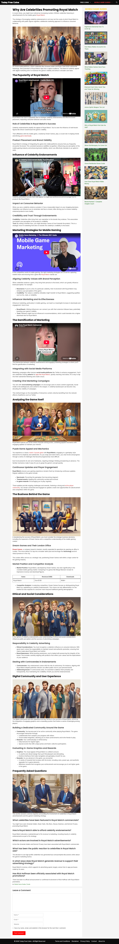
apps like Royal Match (43, 374)
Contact (94, 941)
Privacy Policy (85, 941)
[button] (116, 2)
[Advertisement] (96, 233)
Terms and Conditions (62, 941)
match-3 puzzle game (36, 452)
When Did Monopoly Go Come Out (96, 145)
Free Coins (84, 2)
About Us (102, 941)
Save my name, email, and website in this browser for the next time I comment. (40, 928)
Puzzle (28, 884)
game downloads (25, 136)
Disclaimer (75, 941)
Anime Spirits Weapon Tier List (95, 107)
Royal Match (41, 15)
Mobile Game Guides (102, 2)
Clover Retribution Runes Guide (95, 163)
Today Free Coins (10, 2)
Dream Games (17, 549)
